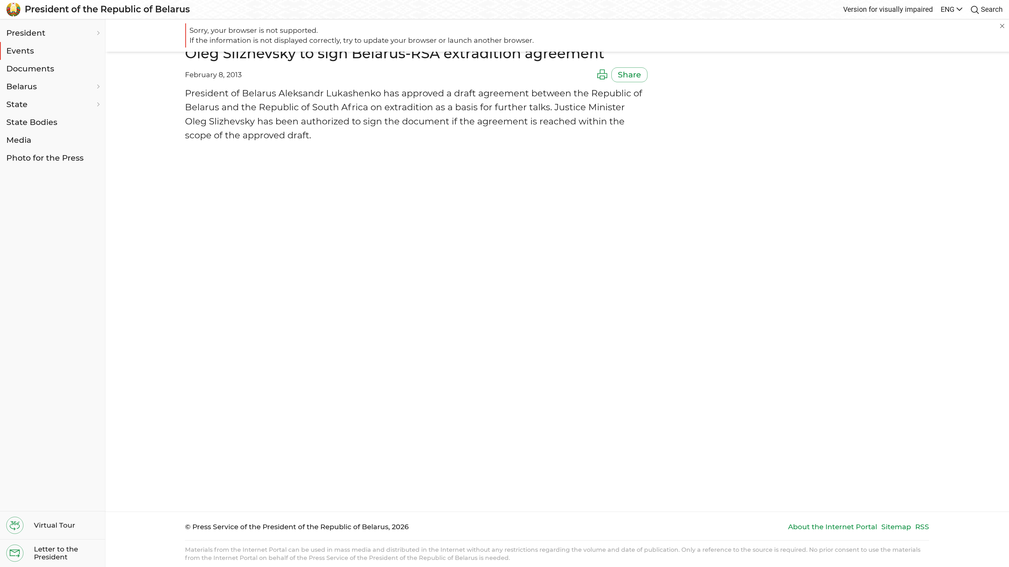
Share (629, 75)
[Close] (1002, 26)
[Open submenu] (97, 33)
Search (992, 9)
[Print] (602, 74)
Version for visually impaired (888, 9)
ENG (947, 9)
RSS (922, 526)
